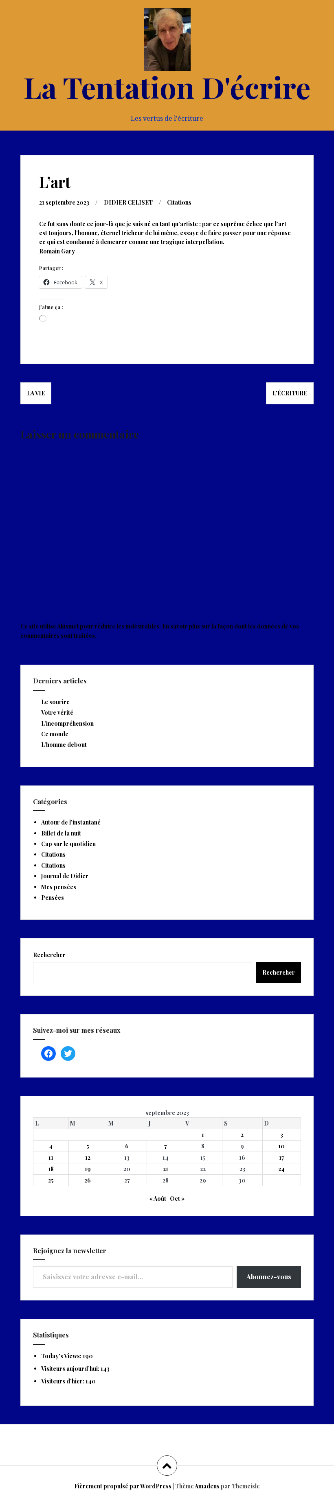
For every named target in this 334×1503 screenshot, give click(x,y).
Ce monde (54, 734)
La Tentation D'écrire (167, 86)
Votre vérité (57, 712)
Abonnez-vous (268, 1276)
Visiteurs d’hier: (63, 1381)
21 (165, 1169)
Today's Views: (62, 1356)
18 (51, 1169)
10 (281, 1146)
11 (50, 1157)
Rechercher (49, 955)
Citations (179, 202)
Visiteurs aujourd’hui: (71, 1368)
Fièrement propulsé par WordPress (122, 1486)
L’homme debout (64, 744)
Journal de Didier (64, 876)
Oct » (177, 1198)
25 (51, 1180)
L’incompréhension (67, 723)
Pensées (52, 897)
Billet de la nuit (61, 833)
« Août (157, 1198)
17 (281, 1157)
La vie (36, 393)
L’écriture (289, 393)
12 (87, 1157)
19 (88, 1169)
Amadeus (207, 1486)
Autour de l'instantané (71, 822)
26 (87, 1180)
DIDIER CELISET (128, 202)
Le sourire (55, 702)
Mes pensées (58, 887)
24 (281, 1169)
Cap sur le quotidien (68, 844)
